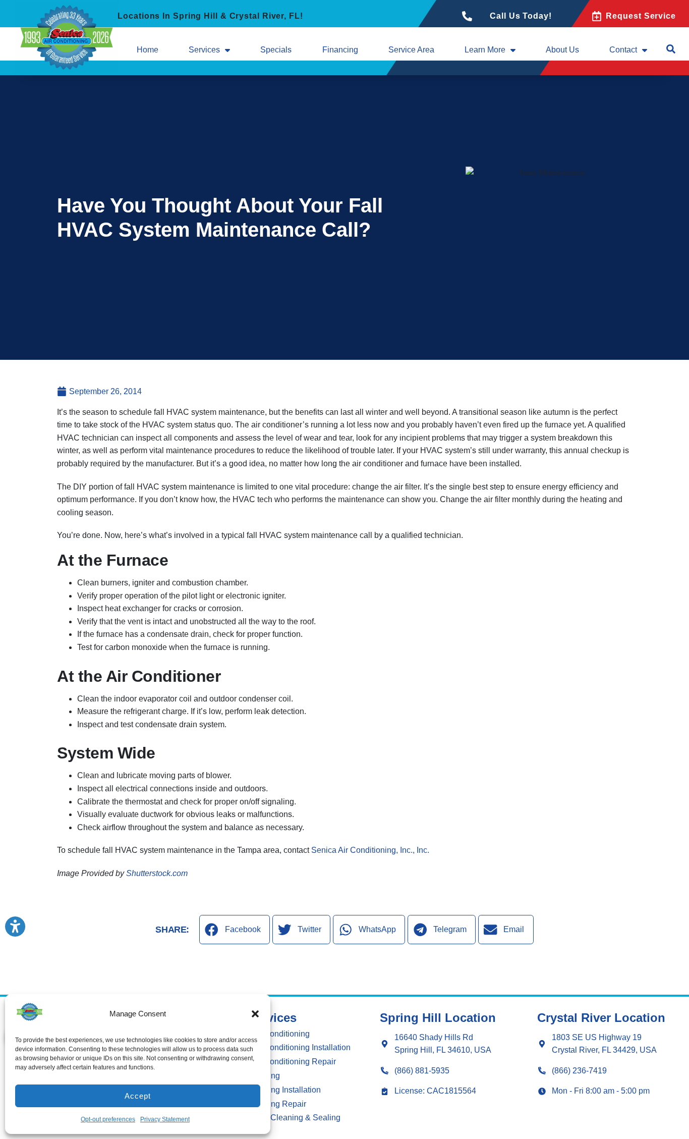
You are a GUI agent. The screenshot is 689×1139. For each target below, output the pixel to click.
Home (147, 49)
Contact (623, 49)
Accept (137, 1096)
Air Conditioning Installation (301, 1047)
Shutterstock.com (157, 873)
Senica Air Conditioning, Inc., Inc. (370, 850)
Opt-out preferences (108, 1119)
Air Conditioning (281, 1033)
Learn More (485, 49)
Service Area (411, 49)
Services (204, 49)
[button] (255, 1014)
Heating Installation (286, 1090)
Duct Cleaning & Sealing (296, 1117)
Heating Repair (279, 1104)
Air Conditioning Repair (294, 1061)
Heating (266, 1075)
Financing (340, 49)
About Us (562, 49)
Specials (276, 49)
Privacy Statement (165, 1119)
